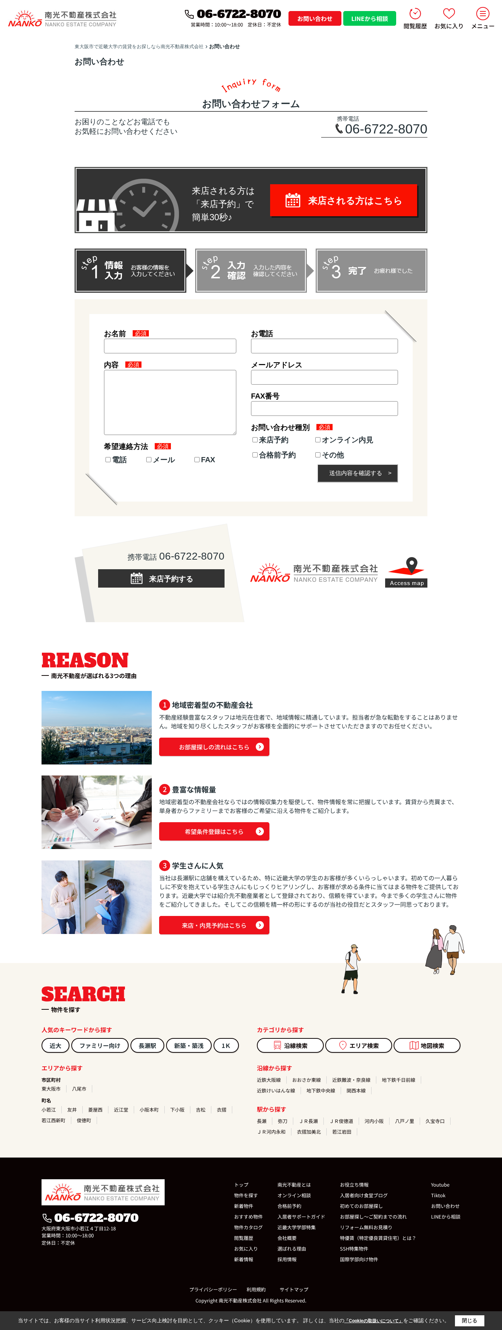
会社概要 (287, 1237)
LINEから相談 (369, 18)
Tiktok (438, 1195)
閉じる (469, 1320)
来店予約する (167, 579)
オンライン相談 (294, 1195)
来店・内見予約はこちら (214, 925)
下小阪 (177, 1109)
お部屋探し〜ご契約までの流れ (373, 1216)
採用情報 (287, 1259)
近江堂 (121, 1109)
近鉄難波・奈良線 (351, 1079)
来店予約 (273, 440)
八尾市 (79, 1088)
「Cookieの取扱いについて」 (373, 1320)
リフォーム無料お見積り (366, 1227)
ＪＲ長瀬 (308, 1120)
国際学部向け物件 (359, 1259)
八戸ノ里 (404, 1120)
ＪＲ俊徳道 (341, 1120)
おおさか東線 (306, 1079)
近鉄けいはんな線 (276, 1090)
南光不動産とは (294, 1184)
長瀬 (261, 1120)
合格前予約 (277, 455)
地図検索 (432, 1045)
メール (164, 460)
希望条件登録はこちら (214, 831)
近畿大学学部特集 (296, 1227)
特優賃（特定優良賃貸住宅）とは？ (378, 1237)
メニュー (483, 25)
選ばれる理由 (291, 1248)
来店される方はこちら (351, 200)
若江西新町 (53, 1120)
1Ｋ (226, 1045)
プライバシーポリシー (213, 1289)
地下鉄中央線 (320, 1090)
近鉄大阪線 (269, 1079)
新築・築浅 (189, 1045)
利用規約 (256, 1289)
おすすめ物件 (248, 1216)
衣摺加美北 (309, 1131)
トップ (241, 1184)
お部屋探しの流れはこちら (214, 746)
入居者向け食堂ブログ (364, 1195)
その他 (333, 455)
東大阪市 (51, 1088)
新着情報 (243, 1259)
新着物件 (243, 1205)
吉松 (200, 1109)
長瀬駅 (147, 1045)
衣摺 (221, 1109)
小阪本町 (149, 1109)
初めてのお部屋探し (361, 1205)
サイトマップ (294, 1289)
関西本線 (356, 1090)
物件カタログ (248, 1227)
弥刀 (282, 1120)
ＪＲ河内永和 (271, 1131)
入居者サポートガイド (301, 1216)
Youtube (440, 1184)
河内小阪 (374, 1120)
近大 (55, 1045)
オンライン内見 (347, 440)
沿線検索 (296, 1045)
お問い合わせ (315, 18)
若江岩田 (341, 1131)
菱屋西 (95, 1109)
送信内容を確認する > (360, 473)
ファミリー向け (100, 1045)
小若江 (49, 1109)
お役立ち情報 (354, 1184)
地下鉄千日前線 (398, 1079)
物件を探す (246, 1195)
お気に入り (449, 25)
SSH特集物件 (354, 1248)
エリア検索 (364, 1045)
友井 (72, 1109)
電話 (119, 460)
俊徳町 (84, 1120)
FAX (208, 460)
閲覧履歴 (415, 25)
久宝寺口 (435, 1120)
